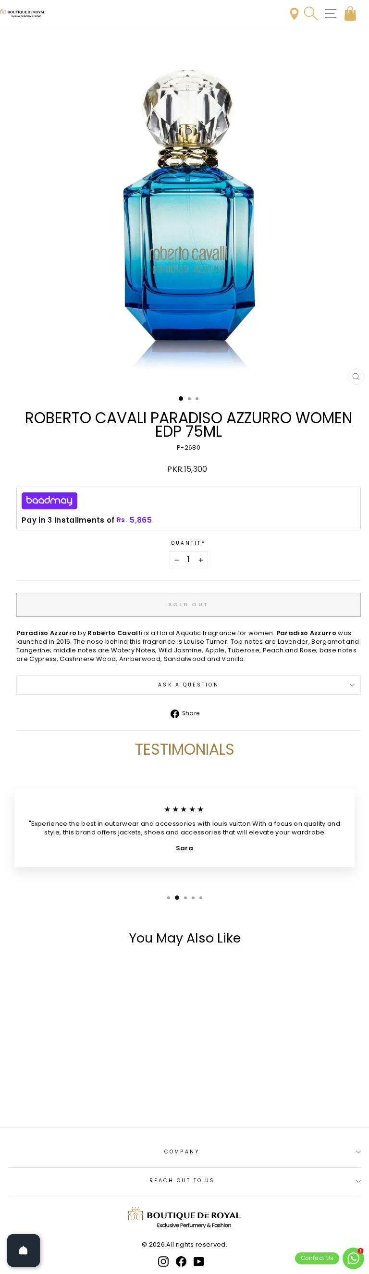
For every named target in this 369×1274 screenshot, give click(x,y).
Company (182, 1151)
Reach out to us (182, 1180)
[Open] (23, 1250)
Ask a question (188, 684)
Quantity (189, 543)
